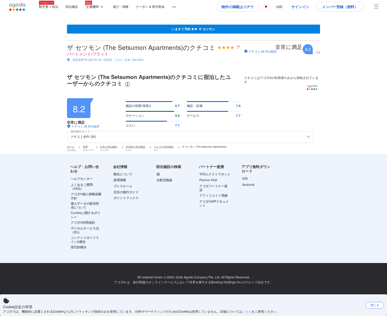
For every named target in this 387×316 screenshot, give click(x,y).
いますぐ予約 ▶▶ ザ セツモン (193, 29)
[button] (95, 7)
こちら (247, 311)
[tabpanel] (193, 118)
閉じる (374, 305)
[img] (226, 47)
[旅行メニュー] (172, 7)
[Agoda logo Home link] (17, 7)
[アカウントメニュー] (376, 7)
